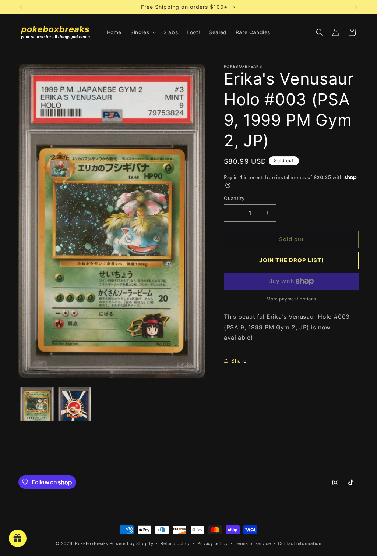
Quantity (234, 198)
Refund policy (175, 543)
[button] (142, 32)
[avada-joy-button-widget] (18, 538)
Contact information (299, 543)
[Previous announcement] (21, 7)
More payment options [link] (291, 299)
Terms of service (253, 543)
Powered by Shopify (132, 543)
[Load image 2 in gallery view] (75, 404)
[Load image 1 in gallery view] (37, 404)
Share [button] (238, 360)
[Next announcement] (356, 7)
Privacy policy (212, 543)
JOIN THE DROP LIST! (291, 260)
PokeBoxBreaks (91, 543)
